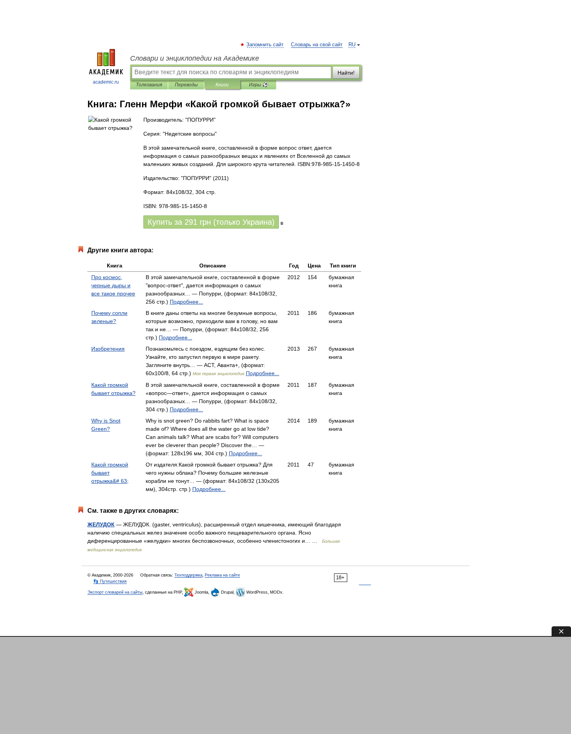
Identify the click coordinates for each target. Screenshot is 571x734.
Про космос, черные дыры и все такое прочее (113, 285)
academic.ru (106, 82)
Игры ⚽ (258, 84)
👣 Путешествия (110, 581)
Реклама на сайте (222, 575)
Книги (222, 84)
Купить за (211, 222)
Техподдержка (188, 575)
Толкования (149, 84)
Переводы (186, 84)
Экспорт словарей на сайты (115, 592)
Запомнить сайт (265, 44)
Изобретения (108, 349)
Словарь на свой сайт (317, 44)
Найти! (346, 73)
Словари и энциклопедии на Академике (194, 58)
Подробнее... (186, 302)
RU (351, 44)
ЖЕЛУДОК (101, 524)
